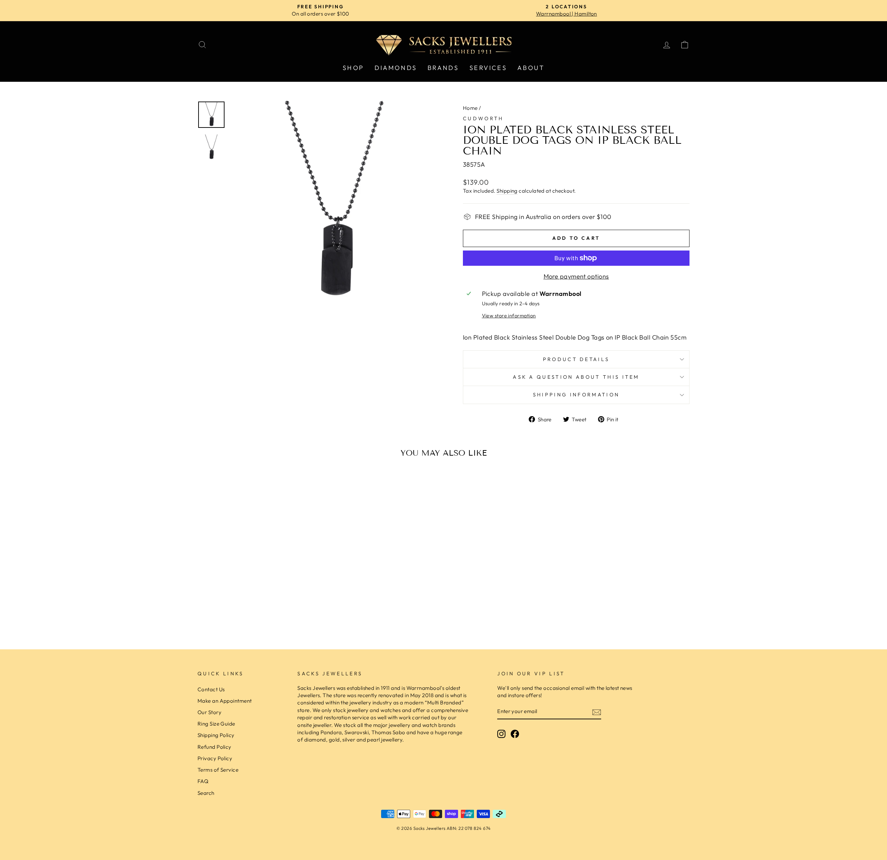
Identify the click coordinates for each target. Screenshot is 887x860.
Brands (443, 68)
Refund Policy (214, 747)
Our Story (209, 712)
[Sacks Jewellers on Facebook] (515, 734)
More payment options (576, 276)
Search (205, 793)
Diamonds (396, 68)
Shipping (507, 190)
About (530, 68)
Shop (353, 68)
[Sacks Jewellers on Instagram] (501, 734)
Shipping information (576, 395)
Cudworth (483, 118)
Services (488, 68)
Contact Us (211, 689)
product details (576, 359)
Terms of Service (217, 769)
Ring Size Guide (216, 723)
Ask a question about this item (576, 377)
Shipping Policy (216, 735)
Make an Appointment (224, 700)
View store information (509, 316)
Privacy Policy (214, 758)
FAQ (202, 781)
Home (470, 108)
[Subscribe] (596, 712)
